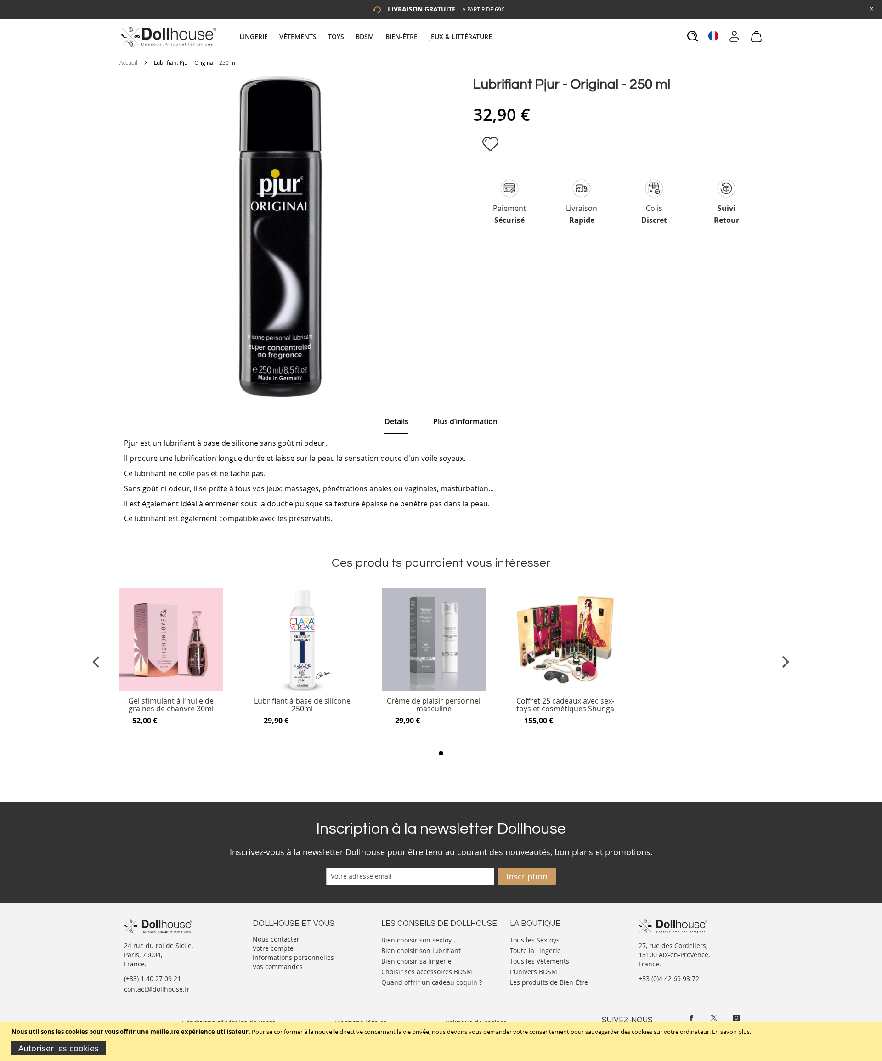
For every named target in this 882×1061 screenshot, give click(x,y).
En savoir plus (731, 1031)
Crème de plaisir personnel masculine (434, 705)
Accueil (128, 62)
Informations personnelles (293, 957)
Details (396, 421)
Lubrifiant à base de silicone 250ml (302, 705)
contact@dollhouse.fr (157, 989)
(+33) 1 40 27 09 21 (152, 978)
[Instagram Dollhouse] (736, 1018)
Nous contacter (276, 939)
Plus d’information (465, 421)
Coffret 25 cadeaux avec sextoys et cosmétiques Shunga (565, 705)
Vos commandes (278, 966)
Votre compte (273, 948)
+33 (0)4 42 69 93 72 (669, 978)
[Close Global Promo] (871, 8)
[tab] (366, 36)
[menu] (366, 36)
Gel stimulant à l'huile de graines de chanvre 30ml (171, 705)
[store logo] (167, 36)
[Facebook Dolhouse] (691, 1018)
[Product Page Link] (171, 688)
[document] (442, 1041)
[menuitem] (258, 36)
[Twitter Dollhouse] (714, 1018)
